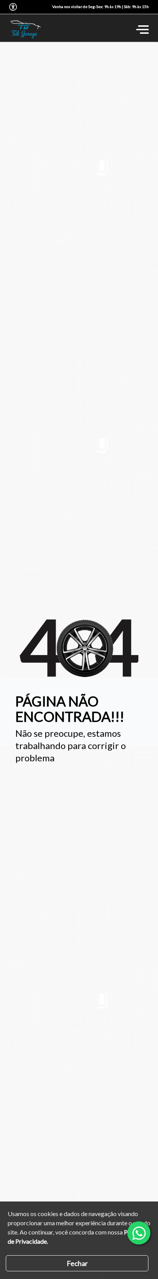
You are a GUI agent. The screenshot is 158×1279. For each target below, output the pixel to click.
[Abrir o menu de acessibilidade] (13, 7)
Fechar (77, 1263)
